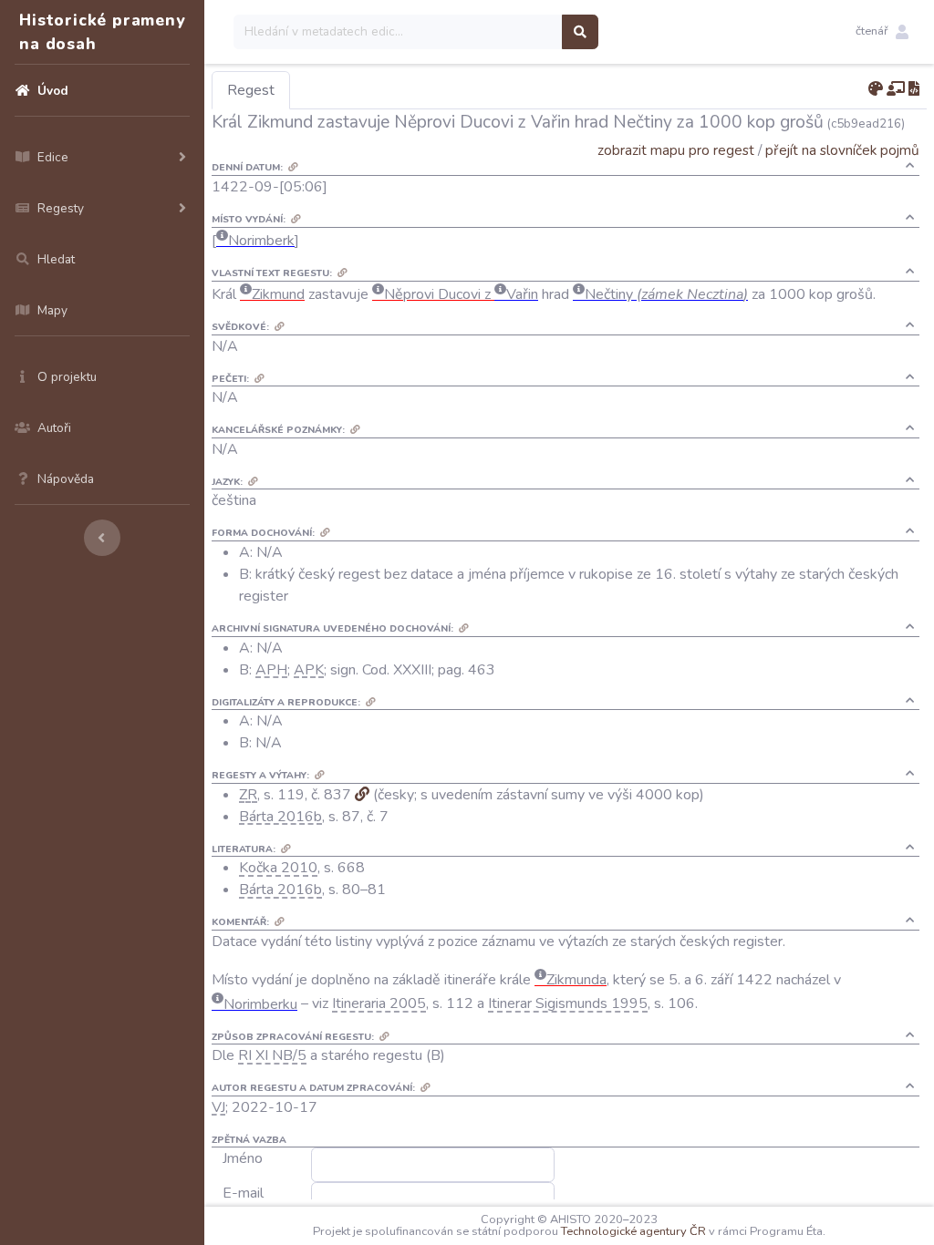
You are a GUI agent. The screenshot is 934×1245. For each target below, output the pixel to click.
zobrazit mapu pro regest (675, 149)
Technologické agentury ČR (633, 1231)
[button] (882, 32)
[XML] (913, 89)
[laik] (896, 89)
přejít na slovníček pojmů (842, 149)
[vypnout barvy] (875, 89)
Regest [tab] (251, 90)
